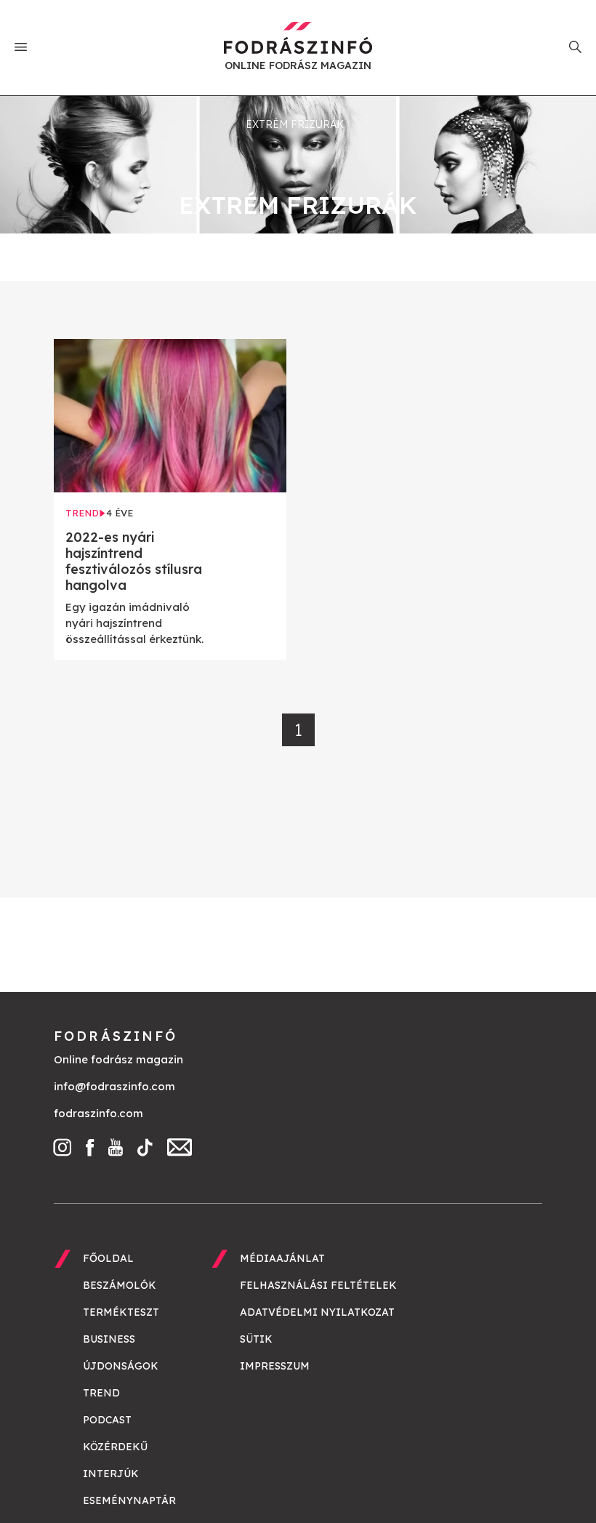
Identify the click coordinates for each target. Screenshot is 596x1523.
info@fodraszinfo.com (114, 1086)
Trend (101, 1392)
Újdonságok (120, 1365)
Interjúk (111, 1473)
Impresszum (275, 1365)
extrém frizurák (295, 124)
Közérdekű (115, 1446)
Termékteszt (121, 1312)
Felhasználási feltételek (318, 1285)
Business (109, 1339)
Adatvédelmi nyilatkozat (317, 1312)
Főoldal (108, 1258)
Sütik (256, 1339)
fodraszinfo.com (98, 1113)
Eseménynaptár (129, 1500)
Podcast (107, 1419)
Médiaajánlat (282, 1258)
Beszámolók (119, 1285)
